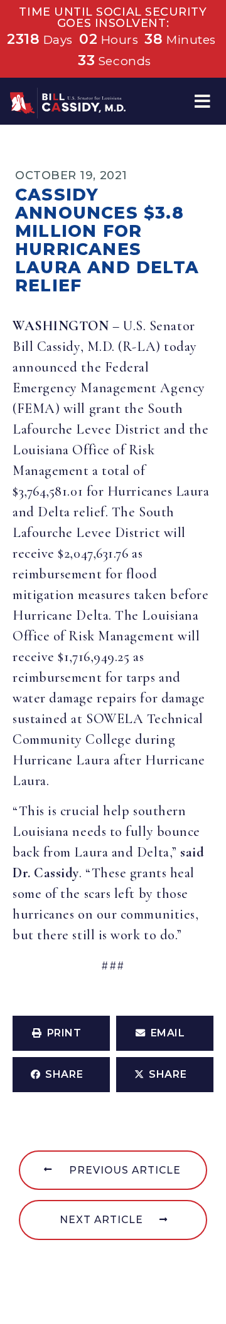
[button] (202, 101)
